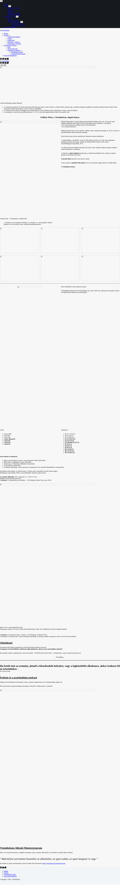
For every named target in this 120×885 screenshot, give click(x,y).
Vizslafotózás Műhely (14, 50)
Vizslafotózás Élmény (14, 37)
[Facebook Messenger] (3, 59)
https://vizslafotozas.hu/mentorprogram (53, 863)
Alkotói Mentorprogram (18, 54)
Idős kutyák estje (12, 49)
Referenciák (11, 40)
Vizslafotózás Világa (10, 45)
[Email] (5, 59)
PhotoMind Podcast (17, 52)
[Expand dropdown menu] (10, 35)
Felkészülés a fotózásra (14, 43)
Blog (9, 47)
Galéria (10, 38)
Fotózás (6, 35)
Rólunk (6, 33)
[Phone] (8, 59)
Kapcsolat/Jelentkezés (10, 55)
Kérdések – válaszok (14, 42)
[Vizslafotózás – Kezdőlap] (4, 30)
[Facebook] (1, 59)
